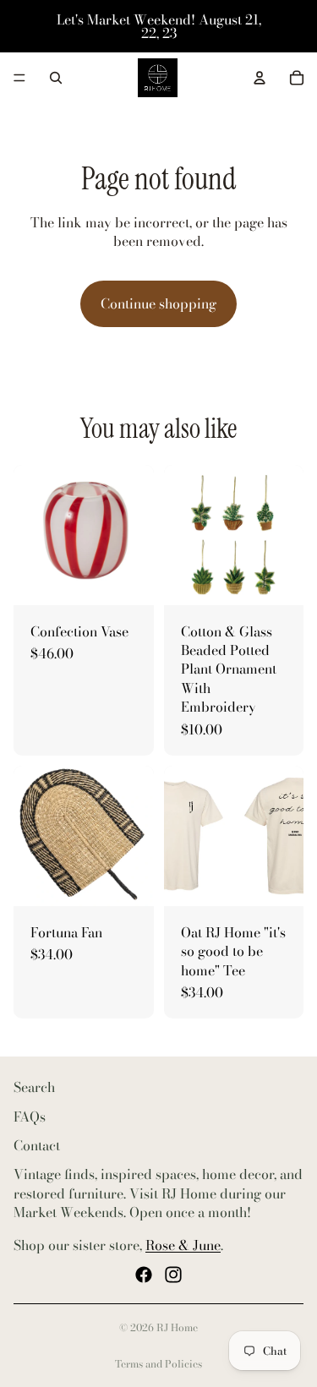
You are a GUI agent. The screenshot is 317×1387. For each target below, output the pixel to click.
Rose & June (183, 1245)
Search (34, 1087)
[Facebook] (144, 1274)
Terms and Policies (158, 1364)
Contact (37, 1145)
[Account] (259, 77)
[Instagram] (173, 1274)
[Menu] (19, 77)
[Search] (55, 77)
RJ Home (177, 1327)
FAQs (30, 1116)
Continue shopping (158, 303)
